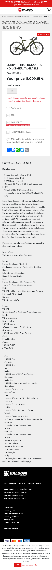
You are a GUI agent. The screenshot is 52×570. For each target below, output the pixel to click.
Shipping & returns (11, 516)
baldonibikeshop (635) (24, 142)
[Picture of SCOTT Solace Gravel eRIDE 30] (26, 45)
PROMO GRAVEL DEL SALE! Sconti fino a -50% (26, 2)
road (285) (19, 139)
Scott (28, 132)
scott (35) (38, 142)
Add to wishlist (16, 108)
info (37, 4)
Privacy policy (9, 519)
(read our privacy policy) (30, 565)
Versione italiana (11, 528)
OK (17, 565)
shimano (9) (39, 139)
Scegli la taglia (13, 85)
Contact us (8, 507)
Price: (8, 73)
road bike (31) (29, 139)
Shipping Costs (10, 510)
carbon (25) (10, 142)
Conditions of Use (11, 522)
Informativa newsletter (13, 513)
